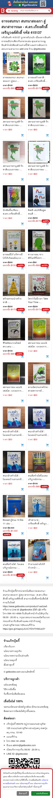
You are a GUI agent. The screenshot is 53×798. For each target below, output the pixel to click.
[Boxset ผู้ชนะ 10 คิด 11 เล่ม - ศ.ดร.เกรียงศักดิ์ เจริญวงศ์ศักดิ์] (14, 506)
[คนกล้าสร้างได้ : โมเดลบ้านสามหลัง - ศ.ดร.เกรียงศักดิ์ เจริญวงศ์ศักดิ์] (14, 418)
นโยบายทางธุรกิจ (13, 651)
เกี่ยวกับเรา (9, 646)
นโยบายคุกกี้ (10, 660)
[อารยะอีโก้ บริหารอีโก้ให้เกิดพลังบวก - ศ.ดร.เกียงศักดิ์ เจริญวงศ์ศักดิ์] (14, 241)
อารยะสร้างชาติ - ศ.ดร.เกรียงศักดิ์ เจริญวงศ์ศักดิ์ (36, 81)
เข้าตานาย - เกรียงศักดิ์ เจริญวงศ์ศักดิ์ (39, 523)
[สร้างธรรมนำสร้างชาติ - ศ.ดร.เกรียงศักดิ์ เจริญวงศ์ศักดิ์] (14, 285)
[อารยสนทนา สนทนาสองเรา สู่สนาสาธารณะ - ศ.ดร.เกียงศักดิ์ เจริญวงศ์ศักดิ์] (14, 64)
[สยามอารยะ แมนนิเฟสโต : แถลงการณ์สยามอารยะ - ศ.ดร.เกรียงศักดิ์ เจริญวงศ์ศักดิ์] (39, 329)
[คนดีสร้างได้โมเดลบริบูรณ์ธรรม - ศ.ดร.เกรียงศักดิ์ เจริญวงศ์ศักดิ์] (39, 462)
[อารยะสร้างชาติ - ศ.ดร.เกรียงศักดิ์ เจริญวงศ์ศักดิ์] (39, 64)
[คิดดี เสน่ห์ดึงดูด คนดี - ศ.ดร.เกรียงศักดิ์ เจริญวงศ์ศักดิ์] (39, 196)
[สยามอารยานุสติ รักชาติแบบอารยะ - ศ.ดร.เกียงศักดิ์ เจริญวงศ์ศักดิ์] (14, 108)
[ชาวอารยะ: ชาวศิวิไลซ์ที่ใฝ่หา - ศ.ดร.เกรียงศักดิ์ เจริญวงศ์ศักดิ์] (39, 241)
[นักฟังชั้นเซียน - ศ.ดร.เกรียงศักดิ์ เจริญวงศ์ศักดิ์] (14, 196)
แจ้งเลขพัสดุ (10, 684)
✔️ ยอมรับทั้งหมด (40, 793)
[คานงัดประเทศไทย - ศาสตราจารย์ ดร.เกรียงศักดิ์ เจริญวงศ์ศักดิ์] (39, 373)
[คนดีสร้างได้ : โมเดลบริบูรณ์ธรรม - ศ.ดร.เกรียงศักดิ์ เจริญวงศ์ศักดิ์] (14, 550)
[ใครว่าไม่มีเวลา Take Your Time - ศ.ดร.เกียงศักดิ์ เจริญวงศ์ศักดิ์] (39, 285)
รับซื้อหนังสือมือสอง (14, 693)
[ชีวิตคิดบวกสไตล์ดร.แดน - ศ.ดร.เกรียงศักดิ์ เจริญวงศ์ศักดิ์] (14, 329)
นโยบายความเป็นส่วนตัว (16, 655)
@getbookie (22, 753)
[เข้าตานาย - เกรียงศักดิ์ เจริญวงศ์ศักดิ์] (39, 506)
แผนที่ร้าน (12, 736)
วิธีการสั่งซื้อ (10, 689)
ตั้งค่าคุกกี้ (9, 664)
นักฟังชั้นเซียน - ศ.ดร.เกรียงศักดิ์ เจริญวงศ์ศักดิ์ (11, 213)
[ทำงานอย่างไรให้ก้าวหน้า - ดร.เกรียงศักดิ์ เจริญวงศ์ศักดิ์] (39, 550)
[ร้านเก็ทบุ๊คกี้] (2, 11)
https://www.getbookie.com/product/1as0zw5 (25, 606)
